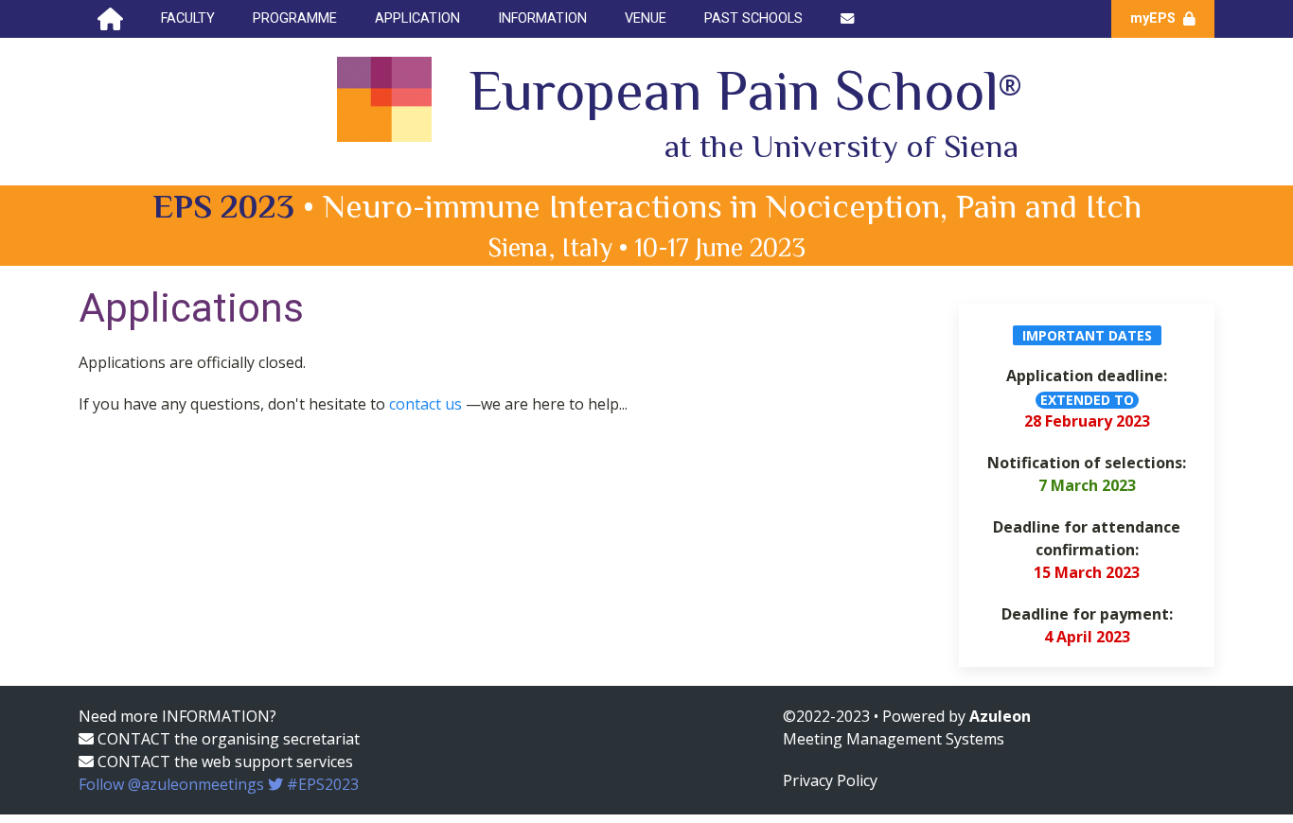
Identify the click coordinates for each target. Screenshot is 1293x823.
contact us (427, 404)
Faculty (188, 18)
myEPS (1154, 18)
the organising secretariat (267, 738)
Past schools (753, 18)
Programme (295, 18)
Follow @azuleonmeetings (219, 784)
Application (417, 18)
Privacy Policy (830, 780)
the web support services (263, 761)
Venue (645, 18)
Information (542, 18)
